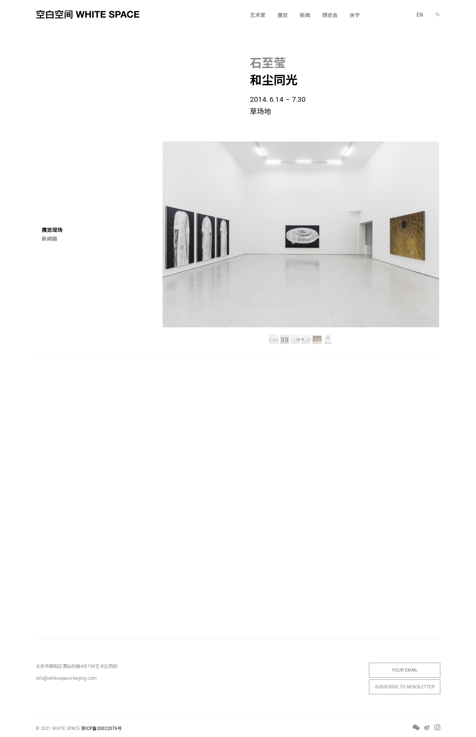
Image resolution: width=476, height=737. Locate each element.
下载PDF (277, 662)
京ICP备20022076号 (101, 728)
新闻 (305, 15)
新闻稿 (49, 239)
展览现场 (52, 230)
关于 (355, 15)
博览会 (330, 15)
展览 (282, 15)
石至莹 (268, 63)
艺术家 (258, 15)
